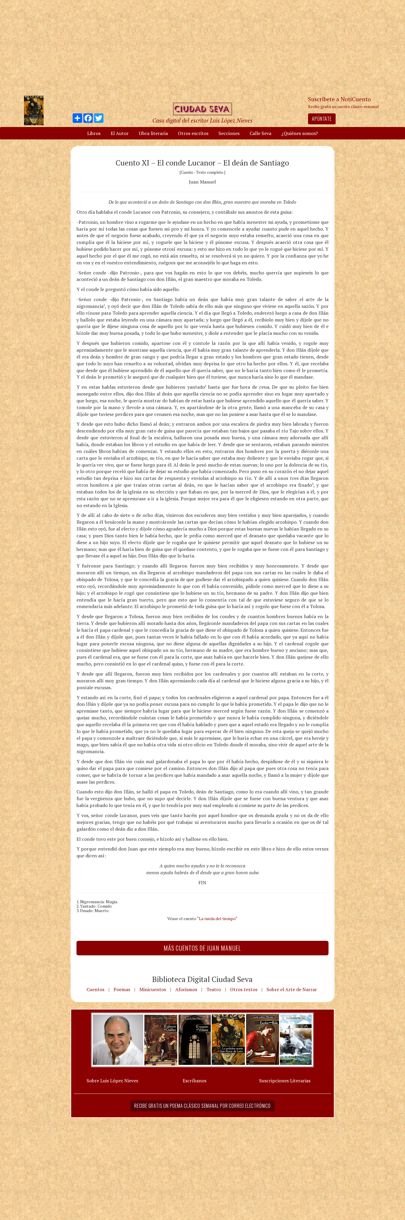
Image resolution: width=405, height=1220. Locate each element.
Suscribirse (172, 655)
